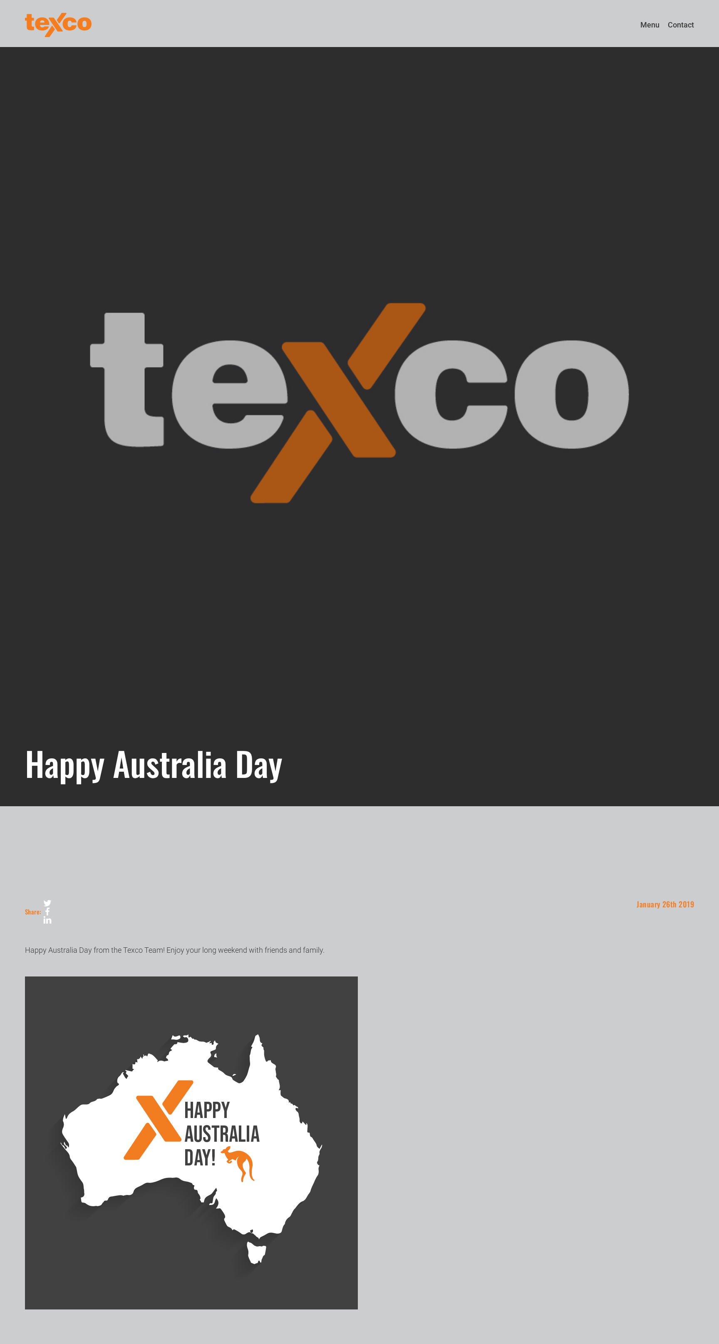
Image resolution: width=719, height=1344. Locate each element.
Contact (681, 24)
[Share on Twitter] (47, 903)
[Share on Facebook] (47, 911)
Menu (649, 24)
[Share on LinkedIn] (47, 920)
